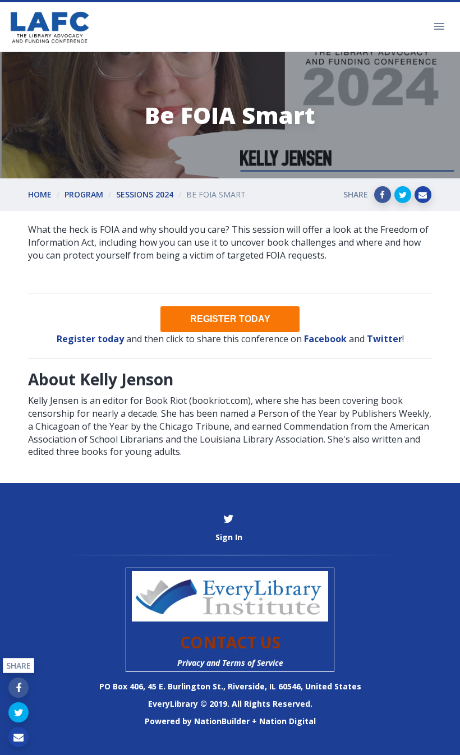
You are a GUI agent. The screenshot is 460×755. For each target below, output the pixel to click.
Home (40, 194)
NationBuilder (222, 721)
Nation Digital (287, 721)
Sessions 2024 (144, 194)
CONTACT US (230, 642)
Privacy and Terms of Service (230, 662)
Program (84, 194)
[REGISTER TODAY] (230, 319)
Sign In (228, 537)
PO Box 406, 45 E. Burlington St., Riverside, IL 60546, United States (230, 686)
